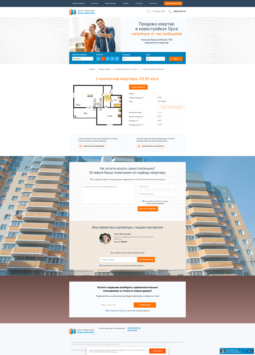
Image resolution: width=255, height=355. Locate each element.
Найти (175, 59)
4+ (117, 58)
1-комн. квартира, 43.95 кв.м (153, 69)
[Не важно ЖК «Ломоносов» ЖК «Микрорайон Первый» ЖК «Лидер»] (82, 59)
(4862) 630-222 (180, 11)
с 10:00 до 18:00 (158, 11)
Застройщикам (134, 328)
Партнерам (132, 330)
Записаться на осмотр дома (93, 146)
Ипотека (95, 3)
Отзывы (125, 3)
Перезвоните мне (146, 259)
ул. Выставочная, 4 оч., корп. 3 (127, 69)
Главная (92, 69)
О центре (139, 3)
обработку (160, 201)
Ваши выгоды (110, 3)
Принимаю (157, 351)
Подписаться (145, 305)
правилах (114, 352)
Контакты (153, 3)
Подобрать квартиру (173, 3)
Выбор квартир (79, 3)
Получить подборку (148, 209)
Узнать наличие (138, 87)
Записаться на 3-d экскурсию (153, 146)
